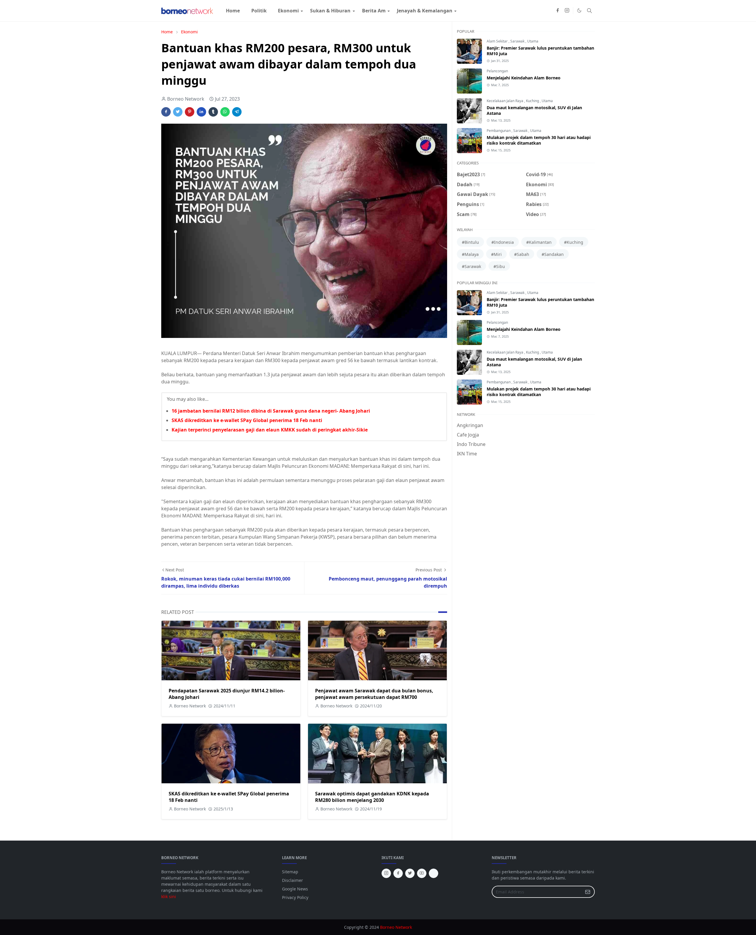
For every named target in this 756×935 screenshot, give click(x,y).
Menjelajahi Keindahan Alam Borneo (524, 78)
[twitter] (410, 873)
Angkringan (470, 425)
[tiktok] (433, 873)
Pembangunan (499, 130)
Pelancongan (497, 70)
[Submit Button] (587, 891)
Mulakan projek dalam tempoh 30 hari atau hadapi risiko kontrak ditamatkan (539, 140)
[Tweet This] (178, 112)
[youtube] (421, 873)
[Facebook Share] (166, 112)
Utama (532, 41)
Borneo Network (396, 927)
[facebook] (557, 10)
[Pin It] (189, 112)
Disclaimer (292, 880)
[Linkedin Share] (201, 112)
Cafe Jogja (468, 434)
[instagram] (567, 10)
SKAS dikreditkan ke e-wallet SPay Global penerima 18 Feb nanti (247, 420)
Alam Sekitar (498, 41)
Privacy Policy (295, 897)
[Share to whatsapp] (225, 112)
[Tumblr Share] (213, 112)
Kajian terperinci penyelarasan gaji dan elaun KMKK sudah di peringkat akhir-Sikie (270, 429)
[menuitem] (232, 10)
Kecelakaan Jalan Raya (505, 100)
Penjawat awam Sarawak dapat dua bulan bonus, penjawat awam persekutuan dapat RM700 (374, 693)
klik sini (168, 896)
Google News (295, 889)
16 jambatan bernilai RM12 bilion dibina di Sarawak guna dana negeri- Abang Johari (271, 411)
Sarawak (517, 41)
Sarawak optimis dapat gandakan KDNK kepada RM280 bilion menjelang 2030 (372, 796)
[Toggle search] (589, 10)
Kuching (533, 100)
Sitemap (290, 871)
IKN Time (467, 453)
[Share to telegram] (237, 112)
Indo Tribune (471, 444)
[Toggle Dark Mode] (579, 10)
